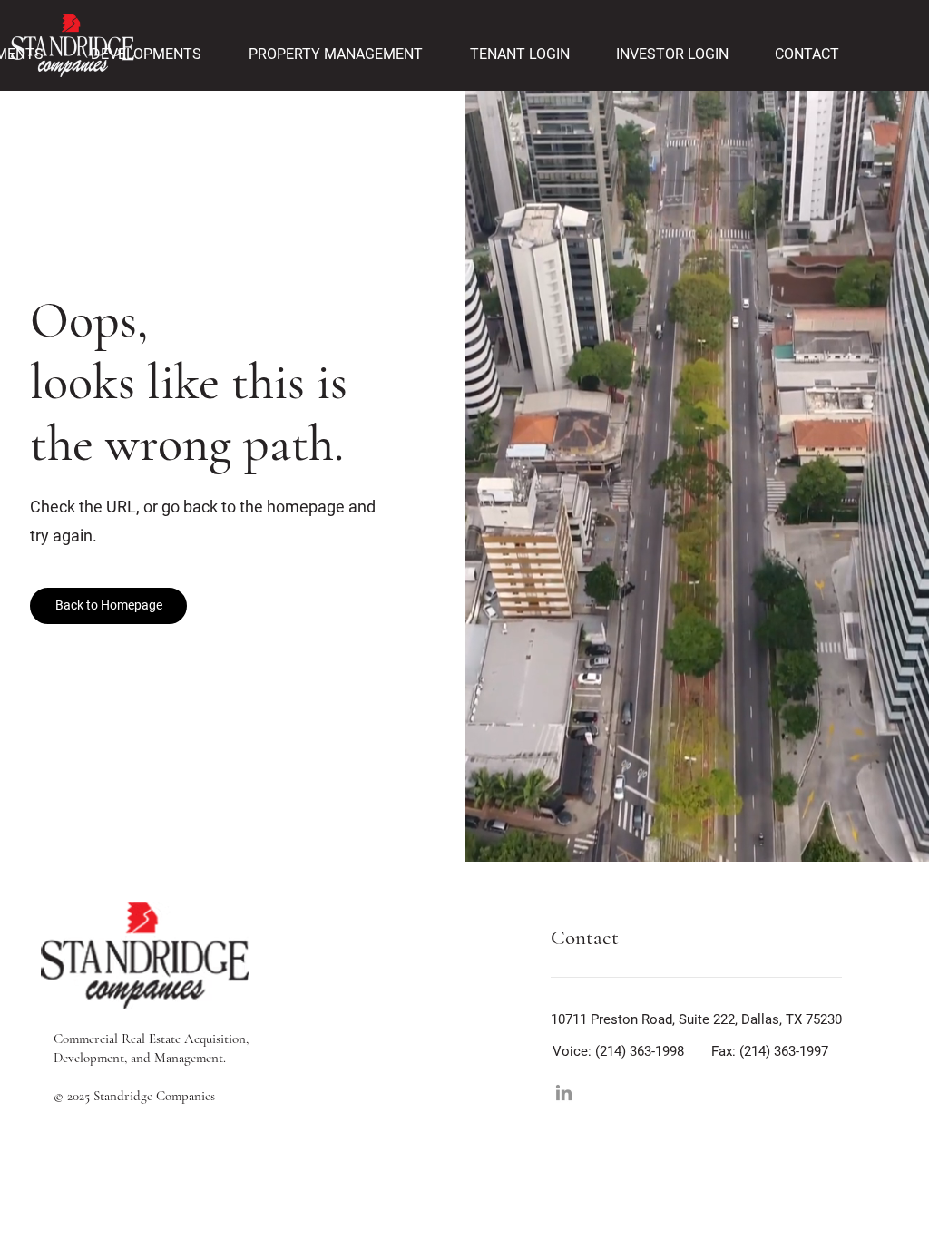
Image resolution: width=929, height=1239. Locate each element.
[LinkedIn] (564, 1092)
